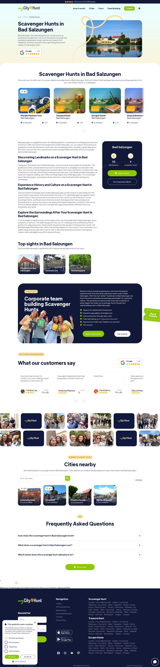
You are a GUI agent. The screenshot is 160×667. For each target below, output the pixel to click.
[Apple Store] (64, 632)
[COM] (139, 8)
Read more (26, 633)
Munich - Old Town (95, 615)
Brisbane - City (130, 607)
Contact (59, 617)
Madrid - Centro (129, 605)
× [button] (35, 622)
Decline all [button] (27, 656)
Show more (81, 567)
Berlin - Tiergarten (114, 605)
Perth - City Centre (107, 610)
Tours (101, 8)
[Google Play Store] (64, 639)
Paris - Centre (94, 610)
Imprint (129, 666)
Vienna (118, 610)
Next (84, 131)
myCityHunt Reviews (64, 614)
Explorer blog (61, 610)
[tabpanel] (113, 159)
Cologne (126, 615)
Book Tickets (123, 173)
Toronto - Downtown (115, 607)
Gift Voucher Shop (63, 607)
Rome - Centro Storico (97, 607)
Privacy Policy (61, 620)
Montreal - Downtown (97, 612)
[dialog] (19, 642)
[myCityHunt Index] (31, 8)
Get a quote (122, 334)
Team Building (113, 8)
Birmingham (108, 615)
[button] (20, 661)
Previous (76, 131)
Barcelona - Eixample (115, 612)
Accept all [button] (11, 656)
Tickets (59, 604)
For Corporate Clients (122, 182)
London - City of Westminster (100, 602)
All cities (139, 480)
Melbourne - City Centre (97, 605)
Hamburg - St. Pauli (130, 610)
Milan (126, 612)
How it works (79, 8)
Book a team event (93, 334)
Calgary (118, 615)
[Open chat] (155, 662)
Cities (92, 8)
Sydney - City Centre (120, 602)
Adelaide (133, 612)
